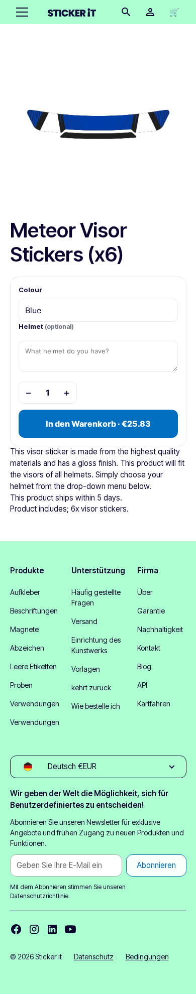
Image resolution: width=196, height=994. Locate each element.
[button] (20, 12)
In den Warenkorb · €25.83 (98, 424)
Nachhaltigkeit (160, 629)
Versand (84, 621)
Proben (21, 685)
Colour (30, 290)
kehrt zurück (91, 687)
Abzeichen (27, 648)
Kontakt (148, 648)
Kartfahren (153, 703)
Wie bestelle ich (95, 706)
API (142, 685)
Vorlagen (85, 669)
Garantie (151, 610)
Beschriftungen (34, 610)
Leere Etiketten (33, 666)
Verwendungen (34, 703)
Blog (144, 666)
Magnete (24, 629)
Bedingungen (147, 956)
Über (145, 592)
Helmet (46, 326)
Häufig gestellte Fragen (96, 597)
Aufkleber (25, 592)
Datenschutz (94, 956)
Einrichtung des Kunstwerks (96, 645)
